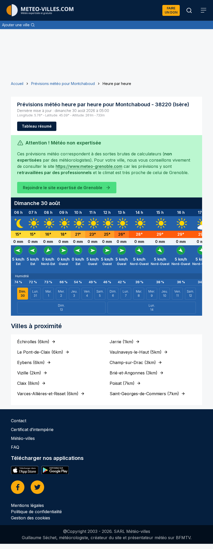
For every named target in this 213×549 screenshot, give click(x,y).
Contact (18, 420)
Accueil (17, 83)
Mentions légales (27, 505)
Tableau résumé (37, 126)
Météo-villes (23, 438)
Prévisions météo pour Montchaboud (63, 83)
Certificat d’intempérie (32, 429)
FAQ (15, 447)
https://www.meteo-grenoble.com (89, 166)
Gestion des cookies (30, 517)
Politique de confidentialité (36, 511)
